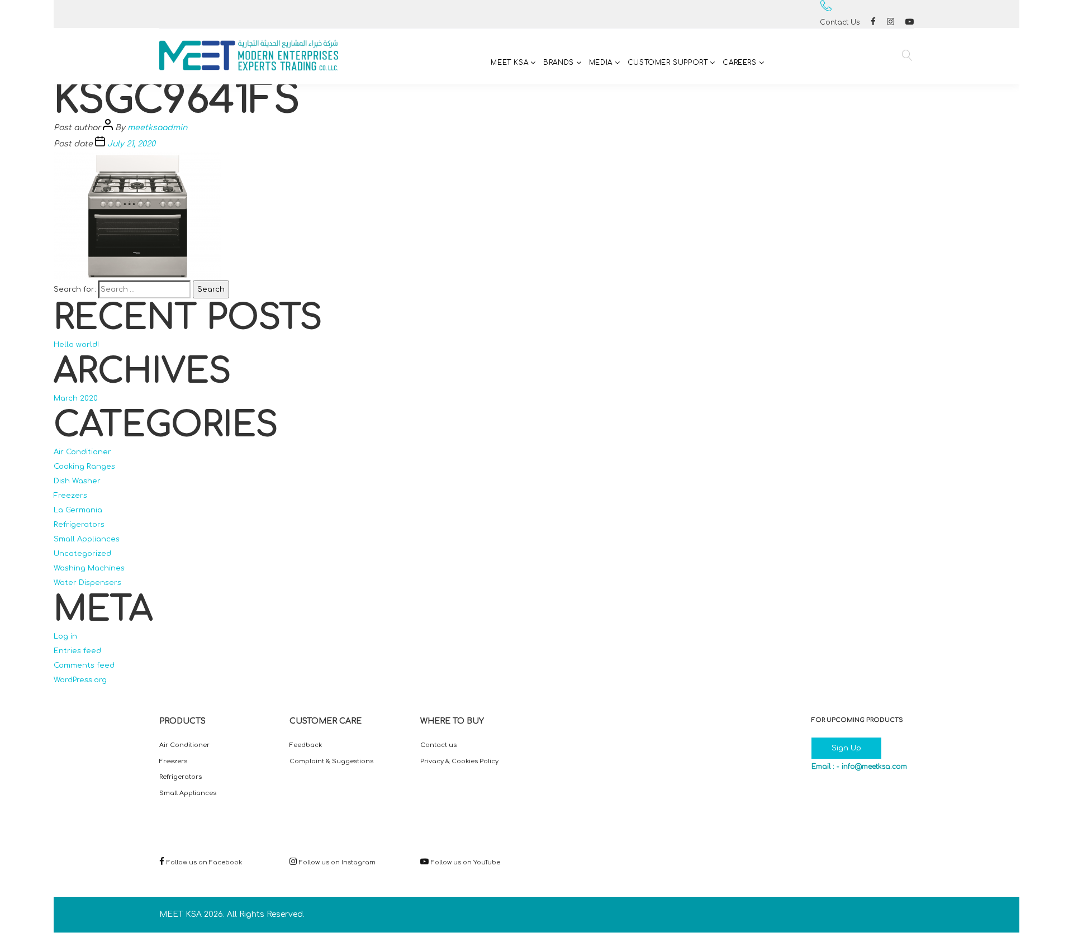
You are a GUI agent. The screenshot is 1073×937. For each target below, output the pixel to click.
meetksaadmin (157, 127)
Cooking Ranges (84, 466)
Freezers (70, 496)
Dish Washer (77, 481)
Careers (739, 62)
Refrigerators (79, 525)
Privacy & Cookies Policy (459, 761)
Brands (558, 62)
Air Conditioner (82, 452)
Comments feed (84, 665)
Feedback (305, 745)
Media (601, 62)
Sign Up (846, 748)
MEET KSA (509, 62)
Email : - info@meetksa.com (859, 766)
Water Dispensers (87, 583)
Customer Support (668, 62)
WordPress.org (80, 680)
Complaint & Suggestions (331, 761)
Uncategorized (82, 554)
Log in (65, 636)
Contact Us (840, 22)
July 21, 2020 (131, 144)
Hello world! (76, 345)
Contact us (438, 745)
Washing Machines (89, 568)
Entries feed (77, 651)
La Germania (78, 510)
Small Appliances (87, 539)
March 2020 (76, 398)
